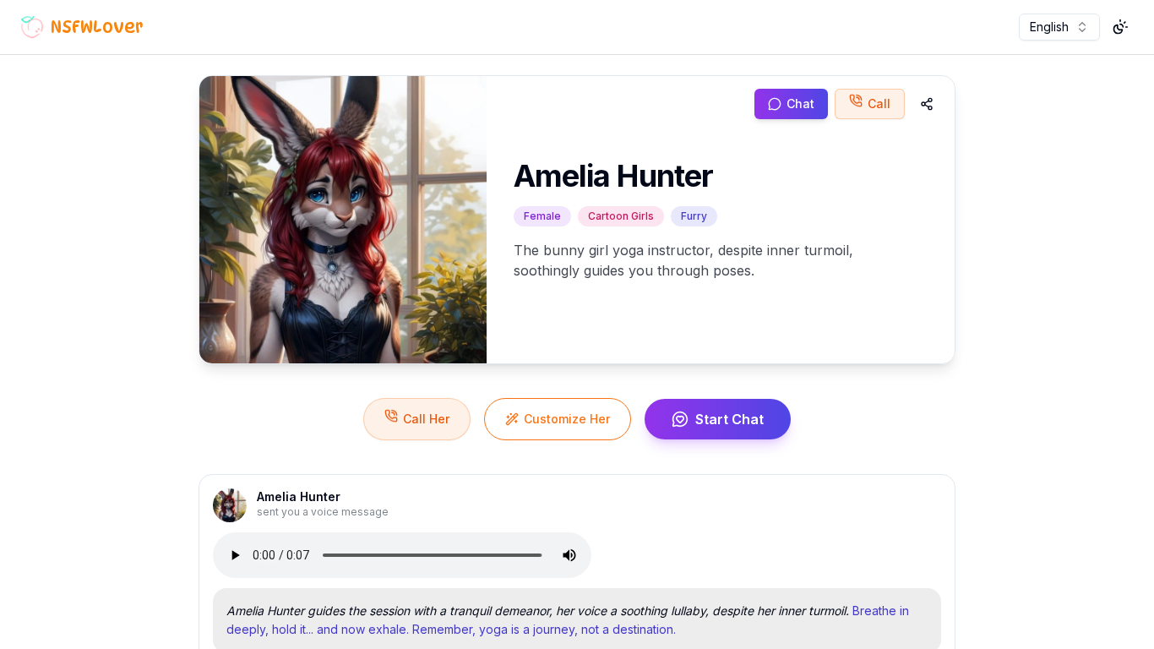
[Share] (927, 104)
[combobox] (1059, 27)
